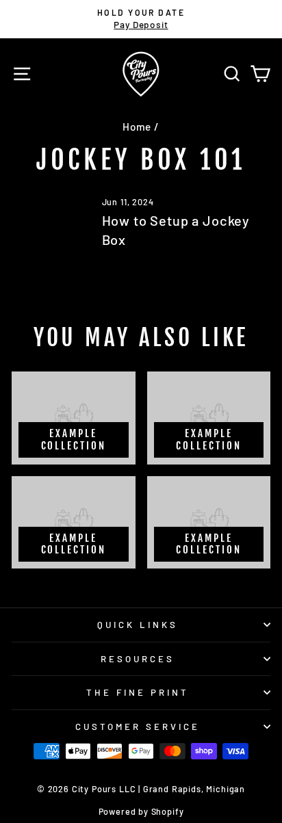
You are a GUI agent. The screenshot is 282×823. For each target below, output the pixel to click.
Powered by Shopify (141, 811)
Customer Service (137, 726)
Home (137, 126)
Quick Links (137, 624)
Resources (138, 658)
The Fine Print (137, 692)
